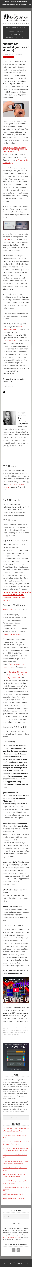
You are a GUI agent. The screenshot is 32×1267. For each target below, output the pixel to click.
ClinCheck (6, 239)
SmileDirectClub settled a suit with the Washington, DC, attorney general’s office (15, 675)
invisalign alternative (9, 1032)
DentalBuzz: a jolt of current (16, 19)
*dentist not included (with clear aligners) (16, 47)
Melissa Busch (8, 609)
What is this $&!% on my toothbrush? (14, 1198)
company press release (12, 634)
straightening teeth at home (11, 1034)
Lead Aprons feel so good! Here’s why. (14, 1194)
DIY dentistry (24, 1030)
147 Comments (8, 57)
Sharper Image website (11, 340)
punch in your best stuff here (12, 1237)
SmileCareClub (20, 1032)
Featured (12, 1027)
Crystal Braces (15, 1030)
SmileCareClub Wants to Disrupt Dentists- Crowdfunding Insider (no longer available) (15, 149)
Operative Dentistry (22, 1027)
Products (6, 1029)
